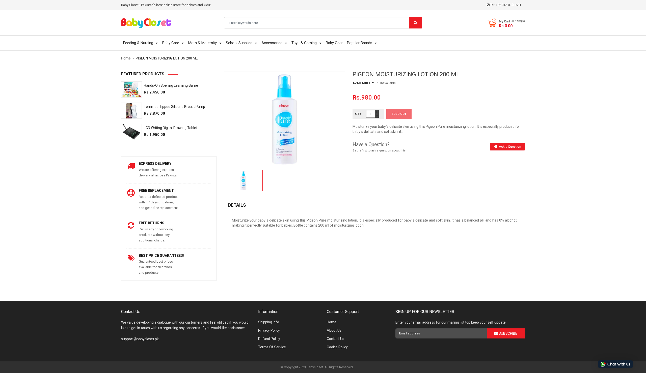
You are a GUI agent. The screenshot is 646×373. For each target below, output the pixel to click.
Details (237, 205)
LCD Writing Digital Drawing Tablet (170, 128)
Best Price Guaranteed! (161, 256)
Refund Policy (269, 339)
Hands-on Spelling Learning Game (171, 85)
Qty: (358, 114)
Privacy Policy (269, 330)
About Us (334, 330)
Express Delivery (155, 164)
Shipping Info (268, 322)
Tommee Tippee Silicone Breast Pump (174, 107)
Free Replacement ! (157, 191)
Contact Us (335, 339)
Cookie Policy (337, 347)
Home (331, 322)
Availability (363, 83)
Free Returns (151, 223)
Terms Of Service (272, 347)
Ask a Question (509, 146)
